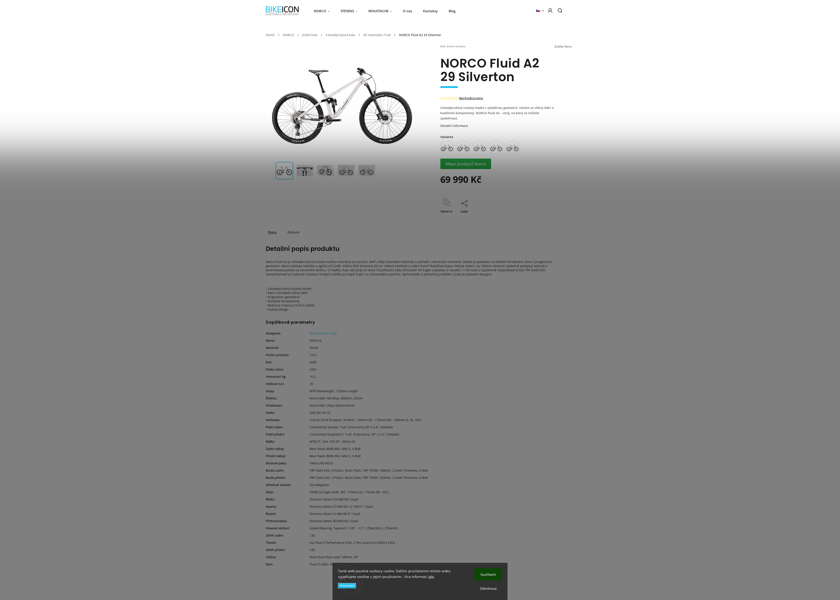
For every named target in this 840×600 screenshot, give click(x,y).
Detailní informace (454, 126)
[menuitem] (324, 11)
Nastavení (347, 586)
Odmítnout (488, 588)
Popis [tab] (272, 232)
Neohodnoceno (471, 98)
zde (431, 576)
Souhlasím (488, 574)
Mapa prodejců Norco (466, 163)
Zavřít (542, 217)
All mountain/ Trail (323, 333)
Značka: (563, 46)
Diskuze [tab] (293, 232)
